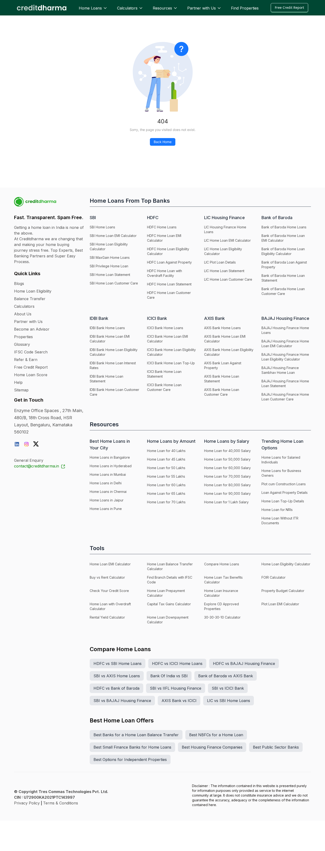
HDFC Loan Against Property (169, 262)
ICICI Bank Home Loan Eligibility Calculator (171, 352)
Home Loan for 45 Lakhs (166, 459)
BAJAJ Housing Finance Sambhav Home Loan (280, 370)
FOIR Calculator (273, 577)
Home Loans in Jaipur (106, 500)
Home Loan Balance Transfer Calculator (170, 566)
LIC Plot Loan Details (220, 262)
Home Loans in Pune (106, 509)
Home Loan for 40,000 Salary (227, 451)
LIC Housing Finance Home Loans (225, 229)
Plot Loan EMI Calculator (280, 604)
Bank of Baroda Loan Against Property (284, 264)
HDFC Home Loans (162, 227)
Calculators (127, 8)
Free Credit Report (289, 7)
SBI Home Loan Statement (110, 275)
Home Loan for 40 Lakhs (166, 451)
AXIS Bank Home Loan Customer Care (221, 392)
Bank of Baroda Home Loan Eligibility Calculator (283, 251)
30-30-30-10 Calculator (222, 617)
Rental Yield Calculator (107, 617)
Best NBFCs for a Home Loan (216, 734)
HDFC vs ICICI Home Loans (177, 663)
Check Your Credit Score (109, 591)
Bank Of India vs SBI (169, 675)
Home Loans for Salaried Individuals (280, 459)
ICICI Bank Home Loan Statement (164, 374)
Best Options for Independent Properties (130, 759)
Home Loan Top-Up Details (282, 501)
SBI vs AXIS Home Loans (117, 675)
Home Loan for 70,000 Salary (227, 476)
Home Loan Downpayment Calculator (167, 619)
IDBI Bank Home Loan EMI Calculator (110, 338)
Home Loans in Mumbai (108, 474)
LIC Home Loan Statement (224, 271)
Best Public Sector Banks (276, 747)
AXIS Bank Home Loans (222, 328)
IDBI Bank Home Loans (107, 328)
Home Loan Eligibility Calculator (285, 564)
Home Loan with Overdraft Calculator (110, 606)
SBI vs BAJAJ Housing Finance (122, 700)
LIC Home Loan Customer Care (228, 279)
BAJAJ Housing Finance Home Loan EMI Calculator (285, 343)
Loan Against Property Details (284, 492)
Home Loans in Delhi (106, 483)
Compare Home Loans (221, 564)
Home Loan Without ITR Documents (279, 520)
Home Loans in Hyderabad (111, 466)
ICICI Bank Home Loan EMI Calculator (167, 338)
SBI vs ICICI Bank (228, 688)
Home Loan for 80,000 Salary (227, 485)
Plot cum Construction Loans (283, 484)
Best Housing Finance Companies (212, 747)
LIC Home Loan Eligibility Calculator (223, 251)
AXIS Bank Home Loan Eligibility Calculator (228, 352)
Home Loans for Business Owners (281, 473)
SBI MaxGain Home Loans (110, 257)
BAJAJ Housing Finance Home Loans (285, 330)
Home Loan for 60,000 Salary (227, 468)
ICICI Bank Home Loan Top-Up (171, 363)
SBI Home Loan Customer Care (114, 283)
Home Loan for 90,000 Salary (227, 493)
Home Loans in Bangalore (110, 457)
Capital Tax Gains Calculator (169, 604)
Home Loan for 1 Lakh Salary (226, 502)
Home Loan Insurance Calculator (221, 593)
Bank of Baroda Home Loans (283, 227)
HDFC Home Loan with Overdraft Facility (164, 273)
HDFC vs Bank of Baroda (116, 688)
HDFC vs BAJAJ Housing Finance (244, 663)
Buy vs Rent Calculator (107, 577)
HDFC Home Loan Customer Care (169, 295)
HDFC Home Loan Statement (169, 284)
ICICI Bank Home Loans (165, 328)
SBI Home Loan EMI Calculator (113, 236)
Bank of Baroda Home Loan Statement (283, 278)
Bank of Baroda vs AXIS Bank (225, 675)
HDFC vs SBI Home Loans (118, 663)
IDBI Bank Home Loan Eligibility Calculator (114, 352)
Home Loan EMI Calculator (110, 564)
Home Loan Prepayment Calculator (166, 593)
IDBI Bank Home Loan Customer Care (114, 392)
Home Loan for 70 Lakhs (166, 502)
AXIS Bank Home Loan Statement (221, 378)
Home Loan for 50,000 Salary (227, 459)
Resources (162, 8)
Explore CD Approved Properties (221, 606)
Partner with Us (201, 8)
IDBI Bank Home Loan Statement (106, 378)
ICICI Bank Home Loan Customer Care (164, 387)
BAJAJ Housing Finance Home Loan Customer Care (285, 396)
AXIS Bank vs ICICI (179, 700)
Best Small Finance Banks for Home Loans (132, 747)
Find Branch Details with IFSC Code (169, 579)
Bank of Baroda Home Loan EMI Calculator (283, 238)
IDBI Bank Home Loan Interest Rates (113, 365)
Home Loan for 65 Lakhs (166, 493)
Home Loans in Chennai (108, 492)
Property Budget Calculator (282, 591)
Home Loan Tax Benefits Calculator (223, 579)
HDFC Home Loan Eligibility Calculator (168, 251)
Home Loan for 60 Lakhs (166, 485)
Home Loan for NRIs (277, 510)
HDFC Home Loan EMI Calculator (164, 238)
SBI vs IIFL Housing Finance (175, 688)
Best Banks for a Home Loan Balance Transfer (136, 734)
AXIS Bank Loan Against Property (222, 365)
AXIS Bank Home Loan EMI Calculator (225, 338)
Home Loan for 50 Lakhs (166, 468)
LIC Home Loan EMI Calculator (227, 240)
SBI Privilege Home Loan (109, 266)
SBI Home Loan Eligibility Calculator (109, 246)
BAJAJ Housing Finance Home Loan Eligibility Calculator (285, 356)
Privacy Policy (27, 803)
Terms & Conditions (60, 803)
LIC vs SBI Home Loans (228, 700)
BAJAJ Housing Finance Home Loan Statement (285, 383)
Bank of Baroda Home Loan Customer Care (283, 291)
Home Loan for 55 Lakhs (166, 476)
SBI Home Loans (102, 227)
